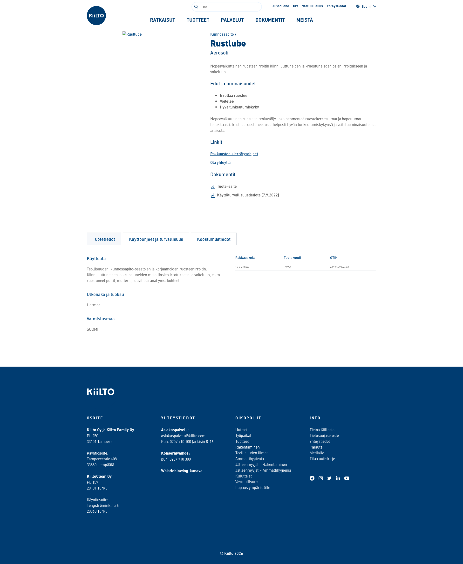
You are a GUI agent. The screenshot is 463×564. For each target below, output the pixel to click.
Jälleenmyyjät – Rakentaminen (261, 464)
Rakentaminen (247, 447)
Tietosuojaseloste (324, 435)
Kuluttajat (243, 475)
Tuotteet (242, 441)
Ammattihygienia (249, 458)
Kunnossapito (222, 34)
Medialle (317, 452)
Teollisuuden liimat (251, 452)
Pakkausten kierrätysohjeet (234, 153)
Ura (295, 5)
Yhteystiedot (336, 5)
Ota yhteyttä (220, 162)
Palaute (316, 447)
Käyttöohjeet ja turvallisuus (156, 239)
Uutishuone (280, 5)
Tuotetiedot (104, 239)
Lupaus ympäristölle (252, 487)
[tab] (162, 19)
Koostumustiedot (214, 239)
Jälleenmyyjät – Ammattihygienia (263, 470)
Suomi (366, 6)
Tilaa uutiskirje (322, 458)
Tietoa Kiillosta (322, 429)
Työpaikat (243, 435)
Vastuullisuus (312, 5)
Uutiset (241, 429)
